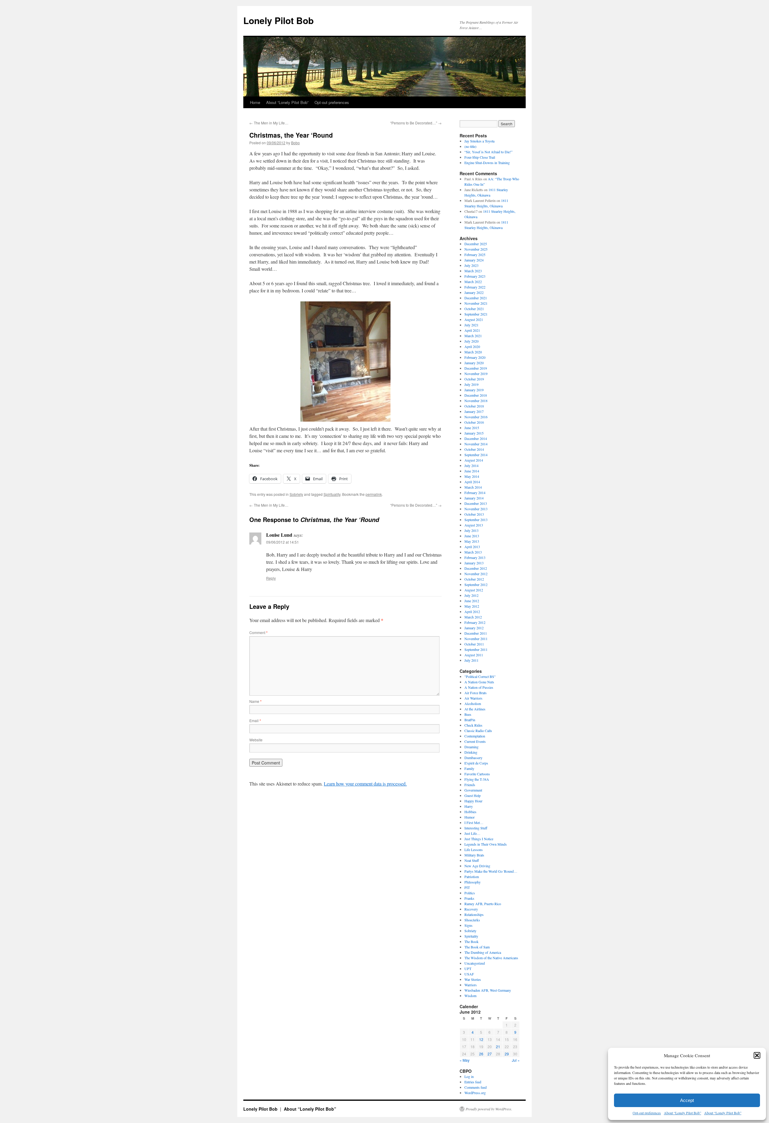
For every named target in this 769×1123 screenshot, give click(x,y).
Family (469, 768)
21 (498, 1046)
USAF (469, 974)
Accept (687, 1100)
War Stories (472, 979)
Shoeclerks (472, 919)
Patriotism (471, 876)
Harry (468, 806)
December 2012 (475, 568)
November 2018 (476, 400)
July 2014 (471, 465)
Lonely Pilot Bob (278, 20)
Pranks (469, 898)
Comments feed (475, 1087)
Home (255, 102)
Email (255, 720)
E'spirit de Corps (476, 763)
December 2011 (475, 633)
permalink (374, 494)
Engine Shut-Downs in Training (487, 162)
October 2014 (474, 449)
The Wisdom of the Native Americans (491, 957)
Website (256, 739)
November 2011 (476, 638)
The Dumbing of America (482, 952)
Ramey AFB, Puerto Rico (482, 903)
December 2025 (475, 243)
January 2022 (474, 292)
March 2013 (473, 552)
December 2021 (475, 297)
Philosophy (472, 882)
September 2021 (476, 314)
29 (507, 1053)
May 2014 (471, 476)
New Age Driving (477, 865)
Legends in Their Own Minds (485, 844)
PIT (467, 887)
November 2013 (476, 508)
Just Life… (472, 833)
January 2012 (474, 627)
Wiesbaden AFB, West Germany (487, 990)
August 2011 (473, 654)
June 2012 (471, 600)
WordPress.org (475, 1092)
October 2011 (474, 644)
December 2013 (475, 503)
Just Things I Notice (478, 838)
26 (481, 1053)
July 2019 (471, 384)
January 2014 (474, 498)
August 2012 (473, 589)
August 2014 (473, 460)
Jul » (516, 1060)
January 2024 (474, 260)
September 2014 (476, 454)
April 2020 (472, 346)
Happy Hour (473, 800)
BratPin (469, 719)
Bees (467, 714)
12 (481, 1039)
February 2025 (474, 254)
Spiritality (471, 936)
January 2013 (474, 562)
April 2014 (472, 481)
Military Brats (474, 855)
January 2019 (474, 389)
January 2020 (474, 362)
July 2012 (471, 595)
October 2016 (474, 422)
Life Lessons (473, 849)
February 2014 (474, 492)
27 (490, 1053)
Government (473, 790)
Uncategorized (474, 963)
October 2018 (474, 406)
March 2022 (473, 281)
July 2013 (471, 530)
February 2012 (474, 622)
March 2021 (473, 335)
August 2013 (473, 525)
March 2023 (473, 270)
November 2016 (476, 416)
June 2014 (471, 470)
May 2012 (471, 606)
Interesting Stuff (475, 827)
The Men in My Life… (268, 122)
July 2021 (471, 324)
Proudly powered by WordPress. (489, 1108)
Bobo (295, 142)
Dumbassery (473, 757)
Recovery (471, 909)
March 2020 (473, 351)
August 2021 (473, 319)
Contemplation (474, 736)
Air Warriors (473, 698)
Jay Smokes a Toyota (479, 141)
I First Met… (473, 822)
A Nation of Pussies (478, 687)
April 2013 (472, 546)
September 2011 (476, 649)
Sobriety (296, 494)
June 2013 (471, 535)
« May (465, 1060)
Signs (468, 925)
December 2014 (475, 438)
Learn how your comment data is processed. (365, 783)
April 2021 (472, 330)
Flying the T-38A (476, 779)
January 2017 (474, 411)
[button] (757, 1055)
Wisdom (470, 995)
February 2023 (474, 276)
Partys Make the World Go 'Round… (490, 871)
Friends (469, 784)
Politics (469, 892)
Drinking (470, 752)
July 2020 (471, 341)
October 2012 (474, 579)
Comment (258, 632)
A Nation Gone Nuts (479, 681)
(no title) (470, 146)
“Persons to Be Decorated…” (416, 122)
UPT (467, 968)
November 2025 (476, 249)
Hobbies (470, 811)
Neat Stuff (471, 860)
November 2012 (476, 573)
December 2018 (475, 395)
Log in (469, 1076)
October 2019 (474, 379)
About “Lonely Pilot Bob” (682, 1112)
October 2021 (474, 308)
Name (255, 701)
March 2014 (473, 487)
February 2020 (474, 357)
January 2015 (474, 433)
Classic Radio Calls (478, 730)
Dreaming (471, 746)
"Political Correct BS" (480, 676)
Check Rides (473, 725)
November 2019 (476, 373)
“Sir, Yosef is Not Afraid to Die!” (488, 151)
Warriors (470, 984)
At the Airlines (474, 708)
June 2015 (471, 427)
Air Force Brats (475, 692)
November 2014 (476, 443)
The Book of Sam (477, 946)
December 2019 (475, 368)
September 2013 (476, 519)
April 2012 (472, 611)
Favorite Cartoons (477, 773)
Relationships (474, 914)
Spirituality (332, 494)
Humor (469, 817)
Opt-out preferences (647, 1112)
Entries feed (472, 1081)
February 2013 (474, 557)
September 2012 (476, 584)
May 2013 (471, 541)
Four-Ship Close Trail (479, 157)
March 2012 (473, 617)
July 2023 (471, 265)
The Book (471, 941)
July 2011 (471, 660)
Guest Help (472, 795)
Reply (271, 578)
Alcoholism (472, 703)
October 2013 (474, 514)
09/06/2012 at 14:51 (282, 542)
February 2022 (474, 287)
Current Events (475, 741)
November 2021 (476, 303)
